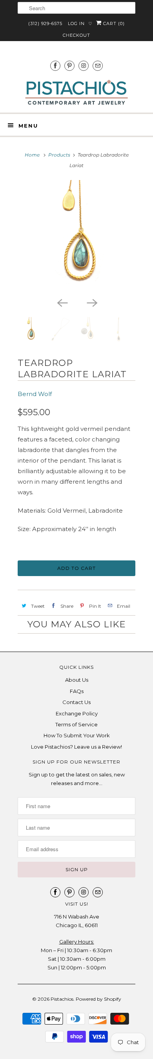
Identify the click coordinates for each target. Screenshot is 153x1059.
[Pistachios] (76, 92)
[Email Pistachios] (98, 65)
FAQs (77, 691)
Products (59, 155)
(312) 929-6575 (45, 23)
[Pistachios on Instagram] (83, 65)
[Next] (91, 302)
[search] (76, 8)
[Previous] (61, 302)
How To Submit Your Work (77, 735)
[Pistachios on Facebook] (55, 65)
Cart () (113, 23)
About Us (76, 680)
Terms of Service (76, 724)
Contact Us (76, 702)
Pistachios (62, 999)
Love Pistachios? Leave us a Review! (76, 747)
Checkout (76, 35)
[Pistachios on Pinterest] (69, 65)
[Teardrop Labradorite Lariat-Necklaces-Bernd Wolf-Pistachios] (76, 237)
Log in (76, 23)
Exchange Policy (77, 713)
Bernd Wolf (35, 394)
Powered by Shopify (98, 999)
